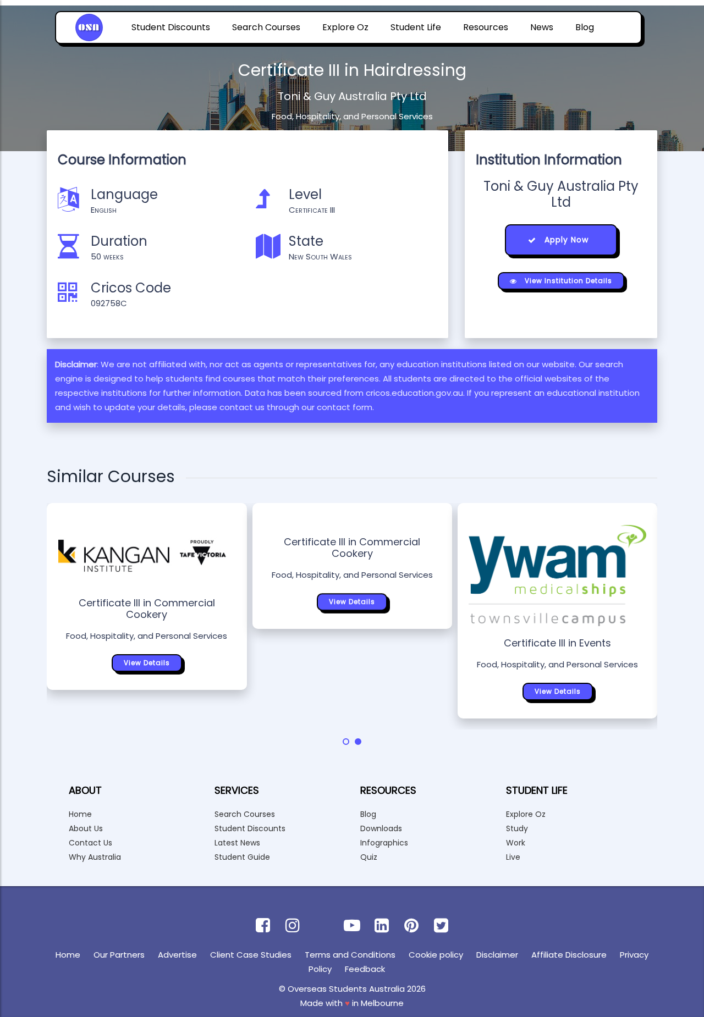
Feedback (365, 969)
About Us (86, 828)
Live (513, 857)
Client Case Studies (251, 954)
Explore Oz (345, 27)
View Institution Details (567, 280)
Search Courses (266, 27)
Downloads (381, 828)
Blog (584, 27)
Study (517, 828)
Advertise (177, 954)
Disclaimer (497, 954)
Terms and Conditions (350, 954)
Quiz (368, 857)
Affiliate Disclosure (569, 954)
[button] (346, 741)
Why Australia (95, 857)
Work (515, 842)
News (541, 27)
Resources (485, 27)
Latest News (237, 842)
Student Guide (242, 857)
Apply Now (565, 239)
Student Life (416, 27)
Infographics (384, 842)
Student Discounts (170, 27)
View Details (147, 662)
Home (80, 814)
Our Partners (119, 954)
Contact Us (90, 842)
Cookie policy (436, 954)
